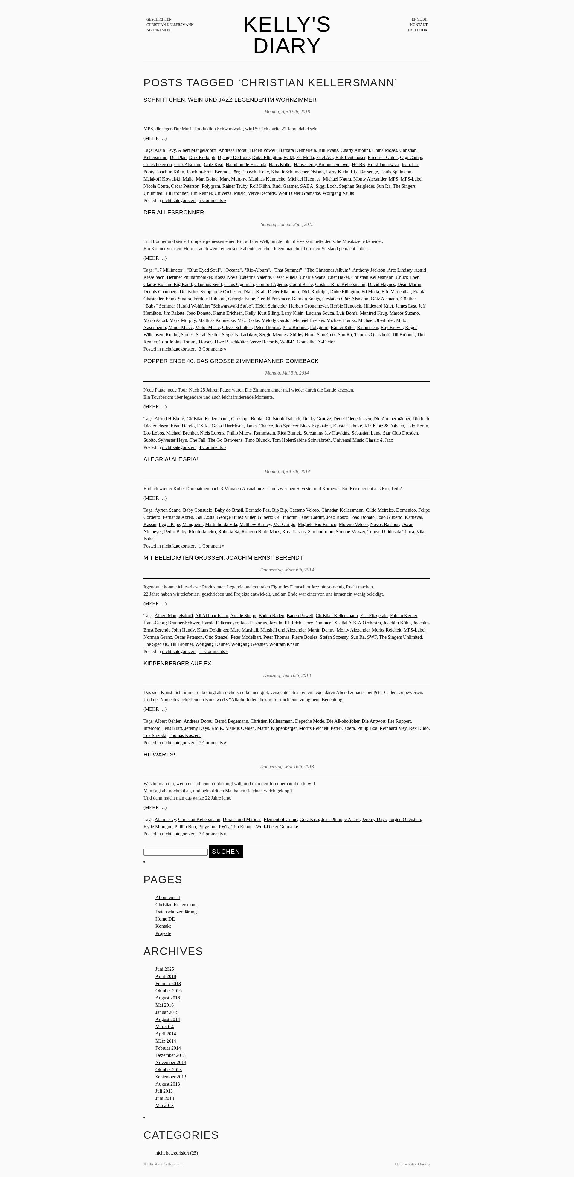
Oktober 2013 (168, 1069)
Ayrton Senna (168, 510)
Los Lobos (154, 432)
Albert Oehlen (168, 721)
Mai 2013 (164, 1105)
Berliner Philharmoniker (189, 277)
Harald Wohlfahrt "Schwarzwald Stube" (215, 305)
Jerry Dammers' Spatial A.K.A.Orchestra (342, 622)
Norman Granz (158, 637)
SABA (306, 186)
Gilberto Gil (269, 517)
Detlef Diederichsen (352, 418)
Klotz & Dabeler (388, 425)
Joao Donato (199, 313)
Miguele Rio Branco (317, 524)
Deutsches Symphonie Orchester (210, 291)
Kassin (150, 524)
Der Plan (178, 157)
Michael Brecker (308, 320)
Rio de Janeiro (202, 531)
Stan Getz (326, 334)
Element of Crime (280, 819)
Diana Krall (254, 291)
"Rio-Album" (257, 270)
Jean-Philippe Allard (340, 819)
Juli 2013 (164, 1091)
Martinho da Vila (221, 524)
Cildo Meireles (380, 510)
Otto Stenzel (216, 637)
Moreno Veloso (353, 524)
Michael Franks (341, 320)
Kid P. (217, 728)
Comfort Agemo (271, 284)
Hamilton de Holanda (246, 164)
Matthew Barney (255, 524)
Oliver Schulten (237, 327)
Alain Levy (165, 150)
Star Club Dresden (400, 432)
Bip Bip (279, 510)
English (420, 19)
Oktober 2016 (168, 990)
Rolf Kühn (260, 186)
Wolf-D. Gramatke (297, 341)
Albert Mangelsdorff (197, 150)
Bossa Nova (225, 277)
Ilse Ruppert (399, 721)
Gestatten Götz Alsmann (345, 298)
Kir (367, 425)
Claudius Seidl (208, 284)
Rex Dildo (419, 728)
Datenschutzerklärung (176, 911)
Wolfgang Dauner (212, 644)
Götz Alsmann (187, 164)
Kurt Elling (268, 313)
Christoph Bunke (247, 418)
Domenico (406, 510)
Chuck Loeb (407, 277)
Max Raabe (248, 320)
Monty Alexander (369, 178)
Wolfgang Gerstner (249, 644)
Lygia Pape (169, 524)
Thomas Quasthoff (372, 334)
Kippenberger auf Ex (177, 663)
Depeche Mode (309, 721)
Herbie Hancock (345, 305)
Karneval (413, 517)
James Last (406, 305)
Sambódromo (320, 531)
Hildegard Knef (378, 305)
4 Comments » (212, 447)
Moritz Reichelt (386, 629)
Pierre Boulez (304, 637)
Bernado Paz (257, 510)
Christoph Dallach (283, 418)
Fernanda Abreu (178, 517)
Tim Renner (201, 193)
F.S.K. (203, 425)
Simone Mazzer (350, 531)
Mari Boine (206, 178)
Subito (150, 440)
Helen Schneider (270, 305)
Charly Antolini (355, 150)
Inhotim (290, 517)
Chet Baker (338, 277)
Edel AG (324, 157)
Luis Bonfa (347, 313)
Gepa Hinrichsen (228, 425)
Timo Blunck (257, 440)
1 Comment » (212, 545)
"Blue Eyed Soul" (204, 270)
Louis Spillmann (395, 171)
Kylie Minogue (158, 826)
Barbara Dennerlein (297, 150)
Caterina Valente (255, 277)
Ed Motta (305, 157)
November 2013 (170, 1062)
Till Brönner (176, 193)
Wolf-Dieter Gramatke (299, 193)
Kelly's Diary (287, 35)
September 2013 (170, 1076)
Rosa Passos (294, 531)
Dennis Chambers (160, 291)
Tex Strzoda (155, 735)
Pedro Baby (175, 531)
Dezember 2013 (170, 1055)
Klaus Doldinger (212, 629)
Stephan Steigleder (356, 186)
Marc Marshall (244, 629)
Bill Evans (328, 150)
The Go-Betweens (225, 440)
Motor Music (207, 327)
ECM (288, 157)
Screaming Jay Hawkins (326, 432)
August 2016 (167, 997)
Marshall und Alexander (283, 629)
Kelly (264, 171)
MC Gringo (284, 524)
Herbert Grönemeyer (308, 305)
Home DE (165, 918)
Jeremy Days (196, 728)
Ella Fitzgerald (374, 615)
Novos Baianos (384, 524)
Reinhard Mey (393, 728)
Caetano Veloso (304, 510)
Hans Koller (280, 164)
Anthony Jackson (368, 270)
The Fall (197, 440)
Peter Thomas (267, 327)
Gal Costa (205, 517)
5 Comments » (212, 200)
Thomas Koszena (185, 735)
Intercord (152, 728)
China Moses (384, 150)
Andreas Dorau (233, 150)
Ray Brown (392, 327)
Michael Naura (337, 178)
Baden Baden (271, 615)
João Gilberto (389, 517)
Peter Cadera (343, 728)
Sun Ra (383, 186)
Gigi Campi (411, 157)
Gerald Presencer (273, 298)
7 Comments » (212, 742)
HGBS (358, 164)
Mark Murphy (233, 178)
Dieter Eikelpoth (283, 291)
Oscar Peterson (185, 186)
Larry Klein (337, 171)
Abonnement (159, 30)
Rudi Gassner (285, 186)
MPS (393, 178)
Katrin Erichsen (228, 313)
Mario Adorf (155, 320)
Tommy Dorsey (197, 341)
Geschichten (159, 19)
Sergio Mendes (273, 334)
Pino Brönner (295, 327)
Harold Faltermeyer (219, 622)
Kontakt (419, 25)
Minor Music (180, 327)
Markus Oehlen (240, 728)
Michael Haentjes (304, 178)
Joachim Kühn (170, 171)
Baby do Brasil (229, 510)
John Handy (183, 629)
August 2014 (167, 1019)
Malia (188, 178)
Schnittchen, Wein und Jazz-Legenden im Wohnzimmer (230, 100)
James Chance (259, 425)
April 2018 (165, 976)
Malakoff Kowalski (162, 178)
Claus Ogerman (239, 284)
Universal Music (229, 193)
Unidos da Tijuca (398, 531)
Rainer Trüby (234, 186)
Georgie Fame (241, 298)
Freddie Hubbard (209, 298)
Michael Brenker (182, 432)
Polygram (211, 186)
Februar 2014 (168, 1048)
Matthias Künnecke (266, 178)
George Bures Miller (236, 517)
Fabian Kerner (403, 615)
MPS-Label (411, 178)
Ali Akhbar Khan (211, 615)
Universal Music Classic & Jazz (363, 440)
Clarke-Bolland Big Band (168, 284)
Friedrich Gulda (383, 157)
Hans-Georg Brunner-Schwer (321, 164)
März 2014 (165, 1040)
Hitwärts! (159, 754)
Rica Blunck (289, 432)
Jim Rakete (174, 313)
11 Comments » (213, 651)
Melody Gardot (276, 320)
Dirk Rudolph (202, 157)
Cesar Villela (285, 277)
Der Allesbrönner (174, 212)
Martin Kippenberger (277, 728)
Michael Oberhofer (376, 320)
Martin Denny (321, 629)
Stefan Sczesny (334, 637)
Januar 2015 (166, 1012)
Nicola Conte (156, 186)
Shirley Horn (302, 334)
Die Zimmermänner (391, 418)
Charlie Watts (312, 277)
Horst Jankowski (383, 164)
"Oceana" (232, 270)
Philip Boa (367, 728)
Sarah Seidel (207, 334)
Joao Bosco (337, 517)
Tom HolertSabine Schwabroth (301, 440)
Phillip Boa (185, 826)
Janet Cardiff (312, 517)
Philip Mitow (239, 432)
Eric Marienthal (396, 291)
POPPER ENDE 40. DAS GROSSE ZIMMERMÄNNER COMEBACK (231, 361)
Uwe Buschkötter (231, 341)
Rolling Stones (179, 334)
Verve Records (262, 193)
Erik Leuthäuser (350, 157)
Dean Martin (409, 284)
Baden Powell (263, 150)
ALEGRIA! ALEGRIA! (171, 459)
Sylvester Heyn (172, 440)
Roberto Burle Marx (261, 531)
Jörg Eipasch (244, 171)
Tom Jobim (170, 341)
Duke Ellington (266, 157)
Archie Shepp (243, 615)
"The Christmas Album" (327, 270)
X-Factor (326, 341)
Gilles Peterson (158, 164)
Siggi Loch (326, 186)
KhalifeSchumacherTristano (297, 171)
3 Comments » (212, 348)
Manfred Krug (373, 313)
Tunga (373, 531)
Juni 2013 (164, 1098)
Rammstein (367, 327)
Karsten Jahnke (347, 425)
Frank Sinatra (178, 298)
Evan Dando (183, 425)
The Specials (156, 644)
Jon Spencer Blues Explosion (303, 425)
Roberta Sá (228, 531)
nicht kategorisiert (179, 200)
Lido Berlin (417, 425)
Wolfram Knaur (284, 644)
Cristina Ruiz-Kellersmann (340, 284)
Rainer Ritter (343, 327)
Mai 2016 (164, 1005)
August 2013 (167, 1083)
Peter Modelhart (246, 637)
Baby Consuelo (197, 510)
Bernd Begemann (231, 721)
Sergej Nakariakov (239, 334)
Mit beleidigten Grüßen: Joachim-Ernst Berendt (223, 557)
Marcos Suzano (404, 313)
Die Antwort (373, 721)
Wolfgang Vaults (338, 193)
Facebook (418, 30)
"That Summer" (287, 270)
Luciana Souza (320, 313)
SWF (372, 637)
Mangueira (192, 524)
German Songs (306, 298)
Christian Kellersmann (170, 25)
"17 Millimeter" (169, 270)
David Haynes (381, 284)
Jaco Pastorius (253, 622)
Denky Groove (317, 418)
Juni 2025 (164, 969)
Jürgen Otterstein (405, 819)
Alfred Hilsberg (169, 418)
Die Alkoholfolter (342, 721)
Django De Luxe (234, 157)
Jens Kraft (172, 728)
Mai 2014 (164, 1026)
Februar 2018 (168, 983)
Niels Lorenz (212, 432)
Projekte (163, 933)
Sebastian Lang (366, 432)
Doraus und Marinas (242, 819)
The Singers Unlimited (400, 637)
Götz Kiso (213, 164)
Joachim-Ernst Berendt (208, 171)
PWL (224, 826)
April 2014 (165, 1033)
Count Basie (301, 284)
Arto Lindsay (399, 270)
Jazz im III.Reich (285, 622)
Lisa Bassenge (364, 171)
